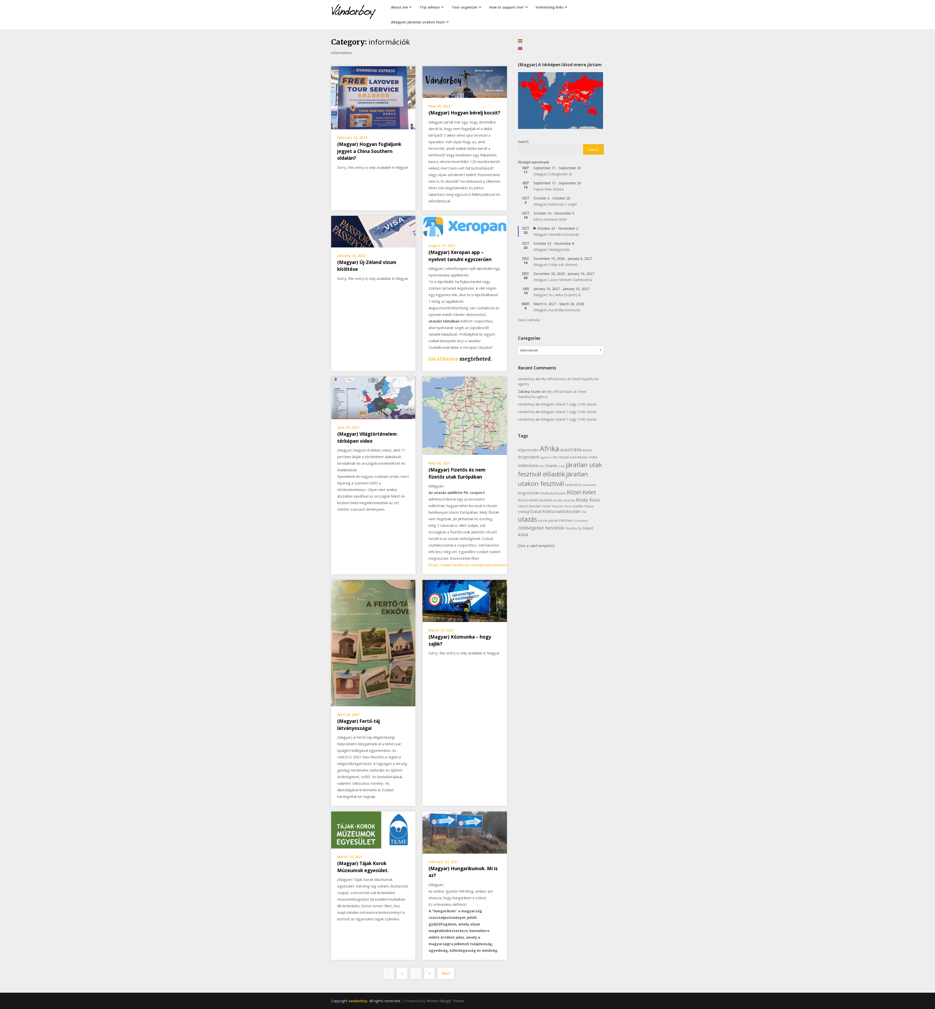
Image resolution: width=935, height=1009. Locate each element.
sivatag (523, 511)
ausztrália (571, 449)
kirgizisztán (529, 493)
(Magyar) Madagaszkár (551, 249)
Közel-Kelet (581, 492)
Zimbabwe (581, 520)
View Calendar (529, 320)
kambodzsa (573, 485)
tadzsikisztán (568, 511)
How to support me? (506, 7)
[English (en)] (520, 48)
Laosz (523, 505)
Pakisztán (558, 506)
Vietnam (566, 520)
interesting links (549, 7)
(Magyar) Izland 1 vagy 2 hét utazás (569, 404)
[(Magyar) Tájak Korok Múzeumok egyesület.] (373, 829)
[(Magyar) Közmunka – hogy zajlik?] (464, 600)
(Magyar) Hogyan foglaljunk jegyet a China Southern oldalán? (369, 151)
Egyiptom (546, 457)
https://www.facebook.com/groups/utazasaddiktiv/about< (481, 564)
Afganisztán (528, 449)
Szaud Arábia (542, 511)
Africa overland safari (550, 219)
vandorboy (526, 379)
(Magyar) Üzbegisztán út (552, 174)
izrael (561, 466)
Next (446, 973)
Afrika (549, 448)
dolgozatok (528, 457)
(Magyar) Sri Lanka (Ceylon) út (557, 294)
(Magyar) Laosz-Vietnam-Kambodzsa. (563, 279)
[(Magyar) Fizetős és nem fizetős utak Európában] (464, 415)
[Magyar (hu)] (520, 40)
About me (399, 7)
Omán (546, 506)
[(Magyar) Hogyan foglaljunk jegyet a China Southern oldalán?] (373, 97)
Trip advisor (430, 7)
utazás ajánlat (548, 521)
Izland (551, 465)
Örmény (571, 528)
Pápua (589, 506)
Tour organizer (464, 7)
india (593, 456)
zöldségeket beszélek (541, 528)
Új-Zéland (585, 528)
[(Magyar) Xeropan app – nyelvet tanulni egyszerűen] (464, 226)
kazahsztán (589, 485)
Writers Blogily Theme (445, 1000)
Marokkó (535, 506)
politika (578, 506)
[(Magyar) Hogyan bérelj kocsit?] (464, 81)
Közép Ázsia (588, 500)
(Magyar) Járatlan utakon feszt (418, 22)
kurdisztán (558, 493)
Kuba (545, 492)
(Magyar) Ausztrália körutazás (556, 310)
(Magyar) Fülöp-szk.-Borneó (555, 264)
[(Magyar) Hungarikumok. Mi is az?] (464, 832)
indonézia (528, 465)
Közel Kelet (528, 500)
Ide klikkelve (443, 359)
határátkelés (579, 457)
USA (583, 512)
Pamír (568, 506)
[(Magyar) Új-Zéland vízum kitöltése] (373, 231)
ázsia (523, 534)
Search (523, 141)
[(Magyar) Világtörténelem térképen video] (373, 397)
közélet (545, 500)
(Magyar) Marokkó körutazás (556, 234)
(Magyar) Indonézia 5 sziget (555, 204)
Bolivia (587, 450)
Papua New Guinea (548, 189)
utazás (527, 519)
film (555, 457)
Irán (541, 466)
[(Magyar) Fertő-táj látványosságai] (373, 642)
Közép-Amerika (564, 500)
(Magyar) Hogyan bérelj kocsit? (464, 113)
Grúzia (564, 457)
